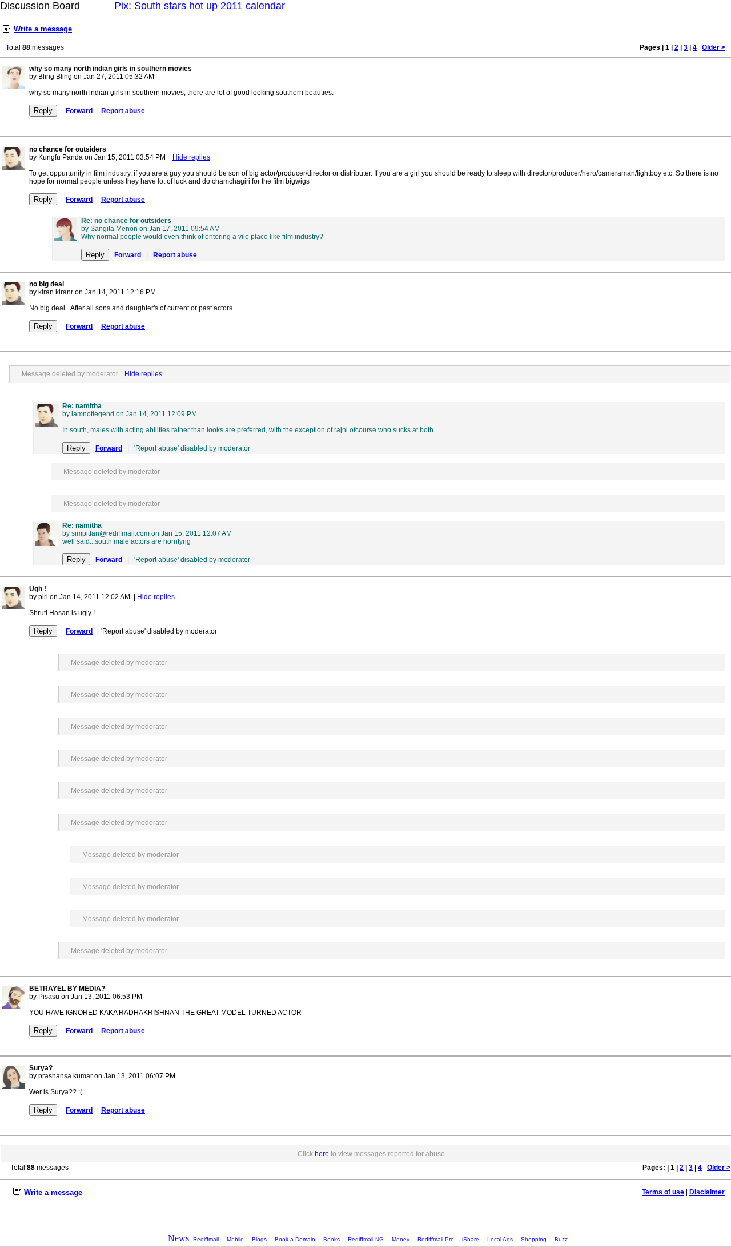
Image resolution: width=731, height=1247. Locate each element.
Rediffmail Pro (435, 1239)
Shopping (534, 1239)
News (178, 1238)
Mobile (235, 1239)
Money (400, 1239)
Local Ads (500, 1239)
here (322, 1154)
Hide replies (191, 157)
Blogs (259, 1239)
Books (331, 1239)
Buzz (561, 1239)
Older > (713, 47)
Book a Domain (295, 1239)
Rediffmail (206, 1239)
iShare (470, 1239)
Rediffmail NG (366, 1239)
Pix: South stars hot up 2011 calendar (199, 5)
